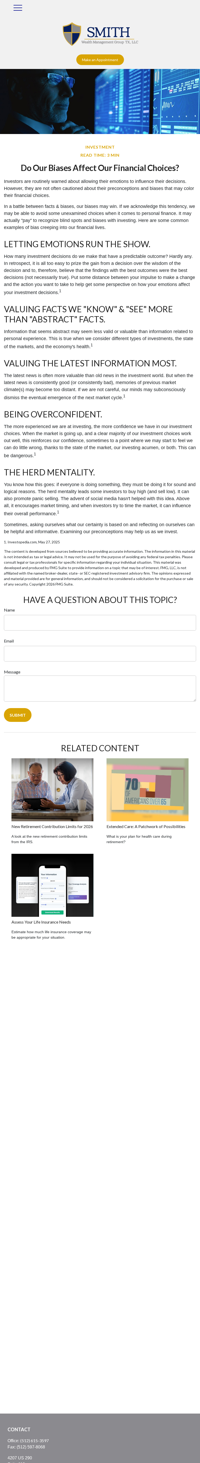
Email (9, 640)
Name (9, 609)
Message (12, 671)
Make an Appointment (100, 60)
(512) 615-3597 (34, 1440)
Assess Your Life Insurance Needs (41, 921)
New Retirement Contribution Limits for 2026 (52, 826)
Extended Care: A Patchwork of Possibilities (146, 826)
